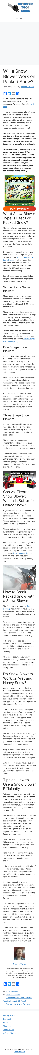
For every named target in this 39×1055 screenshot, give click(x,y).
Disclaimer (7, 1026)
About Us (7, 1023)
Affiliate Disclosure (11, 1033)
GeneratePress (19, 1052)
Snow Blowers (12, 991)
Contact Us (7, 1019)
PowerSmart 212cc (21, 553)
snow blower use (13, 995)
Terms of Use (8, 1030)
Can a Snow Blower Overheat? (18, 1004)
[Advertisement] (19, 42)
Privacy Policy (9, 1015)
